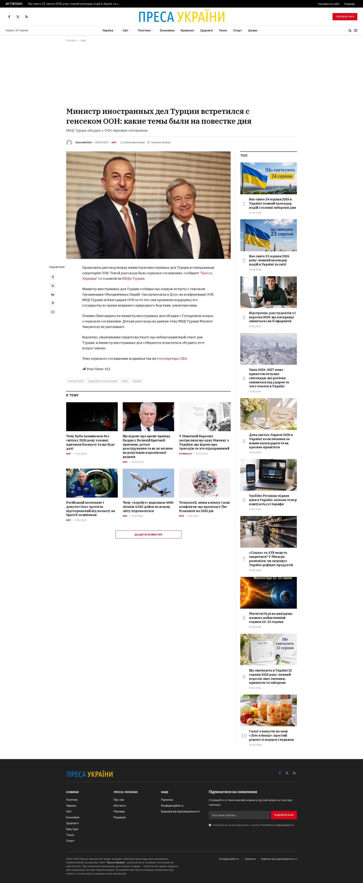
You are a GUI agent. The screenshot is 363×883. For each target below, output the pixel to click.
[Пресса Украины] (181, 17)
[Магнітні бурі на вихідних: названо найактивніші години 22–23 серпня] (268, 593)
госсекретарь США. (172, 358)
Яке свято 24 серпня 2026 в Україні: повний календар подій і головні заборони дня (272, 203)
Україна (107, 30)
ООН (125, 381)
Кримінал (187, 30)
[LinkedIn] (52, 294)
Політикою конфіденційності (277, 825)
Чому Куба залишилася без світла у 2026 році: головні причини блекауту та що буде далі (90, 442)
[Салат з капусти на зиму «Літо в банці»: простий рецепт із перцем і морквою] (268, 710)
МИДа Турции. (133, 278)
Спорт (237, 30)
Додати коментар (148, 534)
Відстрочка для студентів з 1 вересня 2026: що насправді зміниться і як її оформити (272, 317)
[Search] (350, 30)
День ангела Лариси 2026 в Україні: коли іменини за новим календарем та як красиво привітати (271, 441)
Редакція (349, 3)
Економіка (167, 30)
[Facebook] (52, 277)
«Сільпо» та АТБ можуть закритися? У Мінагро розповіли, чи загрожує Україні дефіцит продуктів (271, 559)
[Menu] (355, 30)
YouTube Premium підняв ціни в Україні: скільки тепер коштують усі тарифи (273, 500)
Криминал (185, 453)
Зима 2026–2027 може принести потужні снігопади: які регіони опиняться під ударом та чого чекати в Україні (269, 378)
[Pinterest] (52, 303)
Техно (223, 30)
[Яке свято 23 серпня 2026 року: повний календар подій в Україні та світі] (268, 235)
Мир (114, 142)
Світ (126, 30)
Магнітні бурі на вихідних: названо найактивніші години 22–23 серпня (271, 618)
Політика (144, 30)
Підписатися (345, 16)
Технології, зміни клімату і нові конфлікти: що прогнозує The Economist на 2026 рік (204, 507)
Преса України (116, 862)
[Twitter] (52, 285)
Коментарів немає (134, 142)
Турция (137, 381)
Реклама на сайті (328, 3)
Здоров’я (206, 30)
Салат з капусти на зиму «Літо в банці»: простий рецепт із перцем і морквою (271, 735)
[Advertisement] (181, 73)
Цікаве (252, 30)
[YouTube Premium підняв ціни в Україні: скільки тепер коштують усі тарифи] (268, 475)
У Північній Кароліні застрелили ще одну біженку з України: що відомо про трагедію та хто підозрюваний (204, 442)
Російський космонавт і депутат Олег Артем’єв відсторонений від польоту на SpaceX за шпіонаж (90, 509)
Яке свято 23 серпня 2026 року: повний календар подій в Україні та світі (75, 3)
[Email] (52, 311)
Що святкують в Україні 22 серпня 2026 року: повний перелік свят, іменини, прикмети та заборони (270, 676)
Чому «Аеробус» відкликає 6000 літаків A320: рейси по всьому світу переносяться (148, 507)
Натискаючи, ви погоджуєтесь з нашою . (253, 825)
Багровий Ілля (83, 142)
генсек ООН (75, 381)
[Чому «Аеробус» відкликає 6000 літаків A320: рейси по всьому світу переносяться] (148, 483)
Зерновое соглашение (102, 381)
